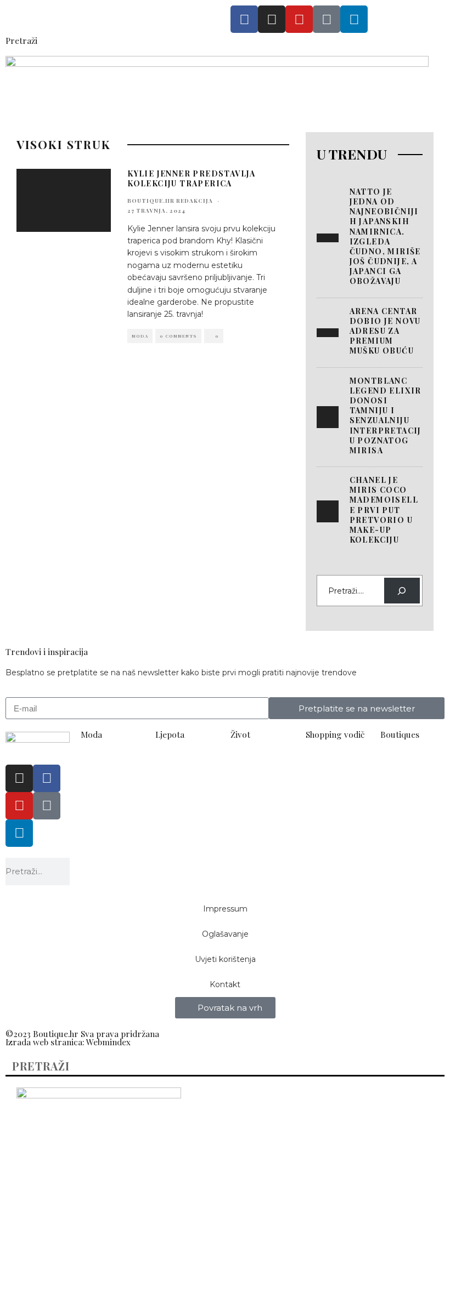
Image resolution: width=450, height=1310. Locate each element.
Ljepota (169, 734)
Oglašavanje (225, 934)
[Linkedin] (354, 19)
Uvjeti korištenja (225, 959)
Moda (91, 734)
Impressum (225, 909)
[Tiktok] (326, 19)
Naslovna (35, 1148)
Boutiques (399, 734)
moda (140, 336)
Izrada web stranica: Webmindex (68, 1041)
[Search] (402, 590)
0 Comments (178, 336)
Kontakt (225, 984)
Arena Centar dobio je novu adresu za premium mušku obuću (385, 331)
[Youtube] (299, 19)
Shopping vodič (335, 734)
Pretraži (21, 40)
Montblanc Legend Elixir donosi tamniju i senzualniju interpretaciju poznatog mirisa (385, 415)
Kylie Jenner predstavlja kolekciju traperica (191, 178)
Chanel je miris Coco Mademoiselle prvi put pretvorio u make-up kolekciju (384, 510)
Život (240, 734)
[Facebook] (244, 19)
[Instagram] (271, 19)
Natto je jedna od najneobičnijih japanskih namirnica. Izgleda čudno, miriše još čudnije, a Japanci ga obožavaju (385, 236)
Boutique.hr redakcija (170, 200)
